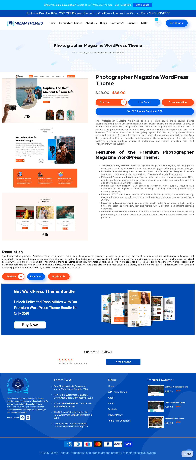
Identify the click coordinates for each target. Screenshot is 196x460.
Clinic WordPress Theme (175, 402)
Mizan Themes (60, 453)
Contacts (112, 409)
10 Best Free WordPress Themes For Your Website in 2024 (72, 405)
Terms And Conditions (119, 420)
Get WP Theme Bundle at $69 (145, 111)
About (111, 397)
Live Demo (144, 102)
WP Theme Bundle (117, 392)
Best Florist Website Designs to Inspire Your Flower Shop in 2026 (71, 388)
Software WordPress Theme (176, 386)
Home (74, 52)
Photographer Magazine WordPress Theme (101, 52)
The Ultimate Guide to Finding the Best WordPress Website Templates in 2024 (73, 414)
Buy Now (105, 102)
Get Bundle (142, 5)
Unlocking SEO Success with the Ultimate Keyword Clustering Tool (71, 425)
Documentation (178, 102)
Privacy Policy (115, 414)
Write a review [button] (123, 361)
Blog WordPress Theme (174, 418)
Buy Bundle (58, 276)
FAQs (111, 403)
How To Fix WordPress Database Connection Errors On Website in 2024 (73, 396)
